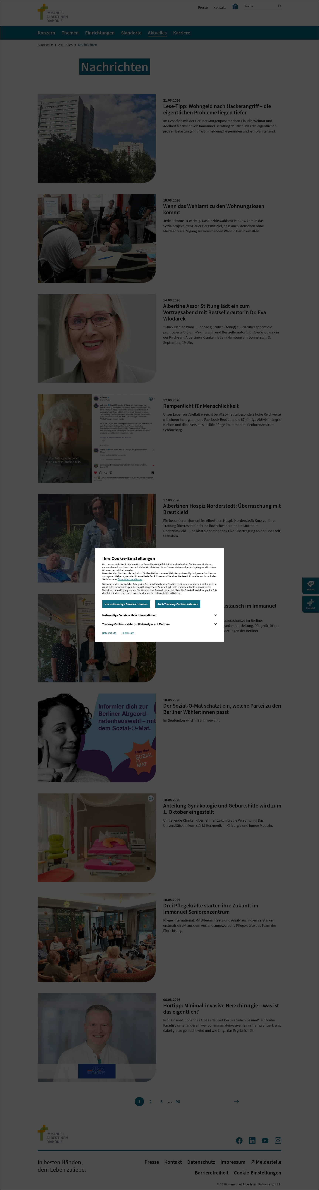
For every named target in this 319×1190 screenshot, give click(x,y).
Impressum (128, 632)
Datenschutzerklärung (130, 579)
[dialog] (159, 595)
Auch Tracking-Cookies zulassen (177, 604)
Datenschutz (109, 632)
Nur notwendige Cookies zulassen (126, 604)
